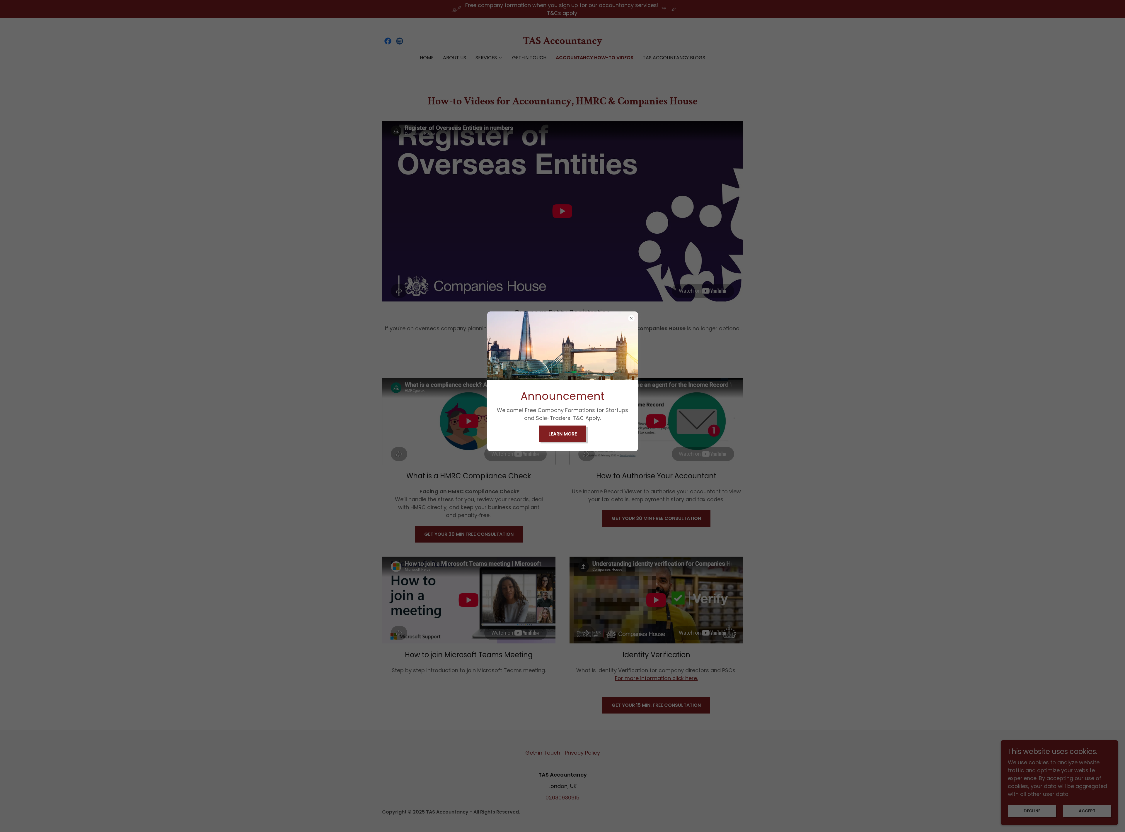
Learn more (562, 434)
